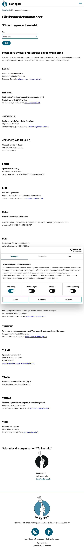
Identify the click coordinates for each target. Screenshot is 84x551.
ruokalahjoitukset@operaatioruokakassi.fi (18, 363)
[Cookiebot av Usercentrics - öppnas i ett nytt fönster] (71, 250)
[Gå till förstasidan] (12, 3)
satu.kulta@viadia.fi (30, 432)
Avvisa (15, 300)
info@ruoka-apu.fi (43, 479)
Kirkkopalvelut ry (62, 522)
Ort (3, 32)
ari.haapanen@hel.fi (32, 103)
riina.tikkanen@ (32, 316)
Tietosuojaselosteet (42, 545)
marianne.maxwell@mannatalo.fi (28, 79)
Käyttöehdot (42, 543)
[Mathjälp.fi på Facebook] (49, 532)
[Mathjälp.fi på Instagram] (35, 532)
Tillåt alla (68, 300)
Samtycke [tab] (14, 256)
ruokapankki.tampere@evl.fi (36, 337)
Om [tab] (69, 256)
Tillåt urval (42, 300)
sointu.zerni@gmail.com (34, 198)
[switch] (32, 291)
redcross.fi (42, 316)
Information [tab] (42, 256)
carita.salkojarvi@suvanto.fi (38, 126)
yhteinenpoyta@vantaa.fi (39, 408)
